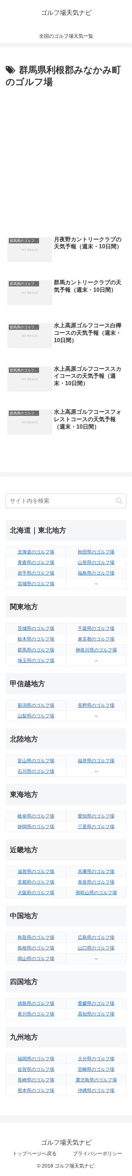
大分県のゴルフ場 (96, 1058)
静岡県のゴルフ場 (36, 826)
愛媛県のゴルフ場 (96, 1003)
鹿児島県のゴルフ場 (96, 1080)
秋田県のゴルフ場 (96, 551)
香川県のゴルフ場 (36, 1014)
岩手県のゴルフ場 (36, 573)
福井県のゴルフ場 (96, 760)
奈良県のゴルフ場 (96, 882)
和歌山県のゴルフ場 (96, 892)
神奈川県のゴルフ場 (96, 650)
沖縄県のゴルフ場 (96, 1090)
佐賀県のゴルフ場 (36, 1069)
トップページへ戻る (34, 1153)
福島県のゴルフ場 (96, 573)
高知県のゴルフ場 (96, 1014)
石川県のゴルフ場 (36, 771)
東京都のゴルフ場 (96, 639)
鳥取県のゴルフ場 (36, 937)
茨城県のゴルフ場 (36, 628)
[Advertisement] (66, 160)
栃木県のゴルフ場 (36, 639)
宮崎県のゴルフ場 (96, 1069)
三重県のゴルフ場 (96, 826)
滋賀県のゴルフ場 (36, 871)
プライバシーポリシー (97, 1153)
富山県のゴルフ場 (36, 760)
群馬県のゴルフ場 (36, 650)
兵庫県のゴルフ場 (96, 871)
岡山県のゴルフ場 (36, 958)
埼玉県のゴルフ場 (36, 660)
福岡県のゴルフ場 (36, 1058)
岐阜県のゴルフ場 (36, 816)
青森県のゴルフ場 (36, 562)
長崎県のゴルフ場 (36, 1080)
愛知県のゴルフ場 (96, 816)
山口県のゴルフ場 (96, 948)
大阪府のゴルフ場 (36, 892)
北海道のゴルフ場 (36, 551)
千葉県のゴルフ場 (96, 628)
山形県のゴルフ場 (96, 562)
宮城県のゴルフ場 (36, 583)
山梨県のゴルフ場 (36, 716)
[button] (119, 501)
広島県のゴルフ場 (96, 937)
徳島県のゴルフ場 (36, 1003)
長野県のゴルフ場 (96, 705)
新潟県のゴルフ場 (36, 705)
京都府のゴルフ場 (36, 882)
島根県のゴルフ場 (36, 948)
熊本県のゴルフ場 (36, 1090)
